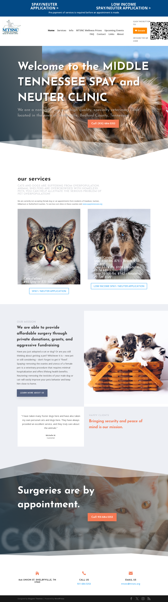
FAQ (92, 34)
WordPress (59, 598)
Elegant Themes (35, 598)
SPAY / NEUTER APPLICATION (49, 291)
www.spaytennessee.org (92, 204)
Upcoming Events (114, 31)
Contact (101, 34)
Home (51, 31)
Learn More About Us (32, 393)
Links (111, 34)
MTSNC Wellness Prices (89, 31)
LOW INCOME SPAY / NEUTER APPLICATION (119, 286)
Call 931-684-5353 (102, 517)
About (120, 34)
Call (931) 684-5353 (103, 123)
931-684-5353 (84, 583)
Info (71, 31)
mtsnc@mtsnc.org (130, 583)
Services (61, 31)
